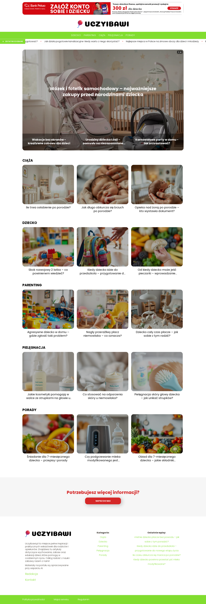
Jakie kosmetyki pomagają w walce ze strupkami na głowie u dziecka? (48, 396)
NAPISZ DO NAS (103, 501)
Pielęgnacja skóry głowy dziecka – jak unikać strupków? (157, 396)
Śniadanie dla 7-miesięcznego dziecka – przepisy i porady (48, 458)
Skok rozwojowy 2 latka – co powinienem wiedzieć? (48, 271)
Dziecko (76, 35)
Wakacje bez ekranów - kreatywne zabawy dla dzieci (49, 141)
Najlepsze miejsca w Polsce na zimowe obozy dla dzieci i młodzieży (120, 41)
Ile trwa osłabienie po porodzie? (180, 41)
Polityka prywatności (33, 599)
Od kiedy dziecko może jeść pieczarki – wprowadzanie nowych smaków (157, 271)
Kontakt (30, 580)
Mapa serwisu (61, 599)
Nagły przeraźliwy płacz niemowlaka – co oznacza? (102, 334)
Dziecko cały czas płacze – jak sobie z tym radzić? (157, 334)
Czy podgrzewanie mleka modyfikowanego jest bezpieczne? (103, 458)
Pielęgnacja (115, 35)
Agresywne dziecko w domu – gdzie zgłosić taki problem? (48, 334)
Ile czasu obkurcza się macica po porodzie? (157, 555)
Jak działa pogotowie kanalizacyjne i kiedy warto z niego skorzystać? (39, 41)
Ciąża (102, 35)
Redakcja (31, 574)
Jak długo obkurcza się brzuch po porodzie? (102, 209)
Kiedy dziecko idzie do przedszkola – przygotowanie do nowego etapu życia (103, 271)
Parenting (90, 35)
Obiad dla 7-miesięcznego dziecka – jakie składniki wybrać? (157, 458)
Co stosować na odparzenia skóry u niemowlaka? (103, 396)
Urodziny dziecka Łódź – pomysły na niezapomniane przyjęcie (103, 141)
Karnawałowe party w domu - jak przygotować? (157, 141)
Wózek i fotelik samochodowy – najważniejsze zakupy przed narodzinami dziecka (103, 91)
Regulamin (83, 599)
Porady (130, 35)
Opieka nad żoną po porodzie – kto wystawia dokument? (157, 209)
